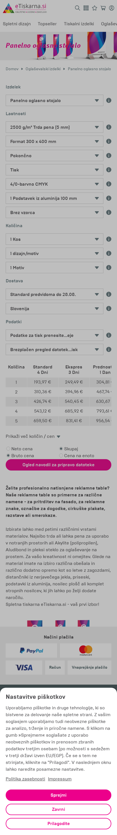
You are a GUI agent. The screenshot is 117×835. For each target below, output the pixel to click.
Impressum (60, 779)
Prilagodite (58, 823)
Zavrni (58, 809)
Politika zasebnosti (25, 779)
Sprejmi (58, 795)
